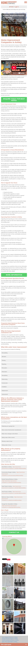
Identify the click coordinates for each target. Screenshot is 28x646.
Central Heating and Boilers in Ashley (10, 640)
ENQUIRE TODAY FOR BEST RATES (14, 99)
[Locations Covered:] (1, 2)
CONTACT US (14, 532)
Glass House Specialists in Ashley (9, 641)
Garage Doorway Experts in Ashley (10, 638)
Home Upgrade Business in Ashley (10, 637)
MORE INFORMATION (14, 275)
